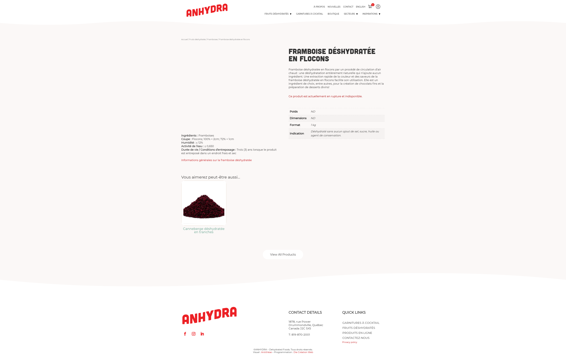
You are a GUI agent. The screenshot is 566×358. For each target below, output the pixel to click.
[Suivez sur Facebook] (185, 334)
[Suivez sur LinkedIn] (202, 334)
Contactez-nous (356, 338)
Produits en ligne (357, 333)
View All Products (283, 254)
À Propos (319, 6)
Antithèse (266, 352)
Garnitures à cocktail (309, 14)
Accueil (184, 39)
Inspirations (369, 14)
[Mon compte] (378, 6)
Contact (348, 6)
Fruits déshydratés (277, 14)
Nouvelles (334, 6)
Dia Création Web (303, 352)
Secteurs (349, 14)
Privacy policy (349, 342)
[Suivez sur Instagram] (193, 334)
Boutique (333, 14)
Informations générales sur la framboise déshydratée (216, 160)
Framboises (212, 39)
